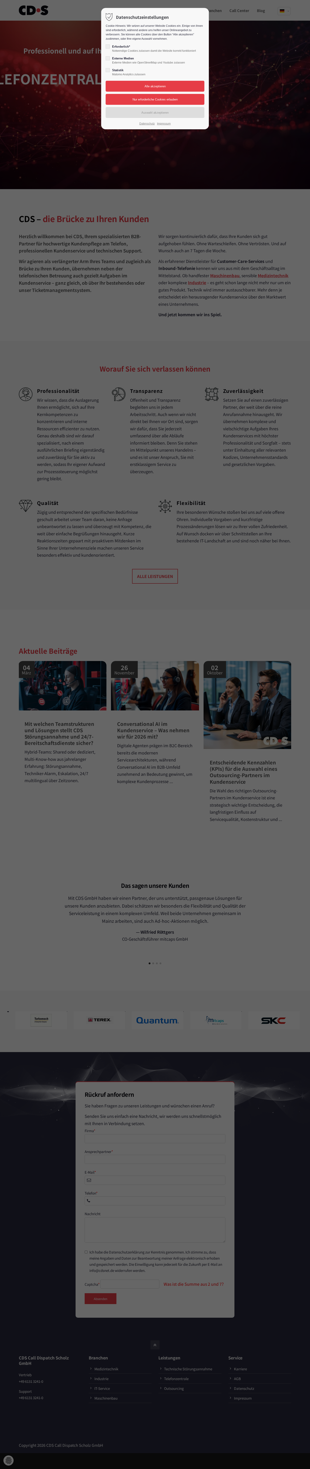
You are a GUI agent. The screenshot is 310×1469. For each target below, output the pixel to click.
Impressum (164, 123)
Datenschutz (147, 123)
